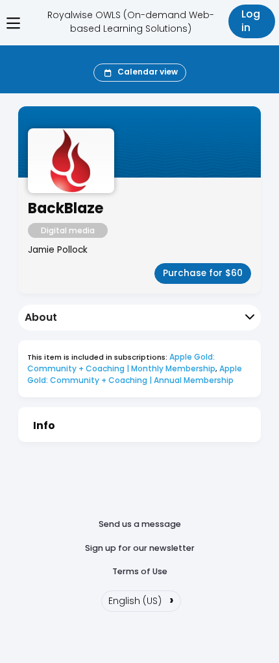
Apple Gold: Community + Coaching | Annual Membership (135, 374)
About (41, 317)
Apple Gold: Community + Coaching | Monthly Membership (122, 362)
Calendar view (147, 71)
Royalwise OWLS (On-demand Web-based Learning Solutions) (130, 21)
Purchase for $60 (203, 273)
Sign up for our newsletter (140, 547)
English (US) (141, 599)
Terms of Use (139, 571)
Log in (250, 20)
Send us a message (140, 523)
